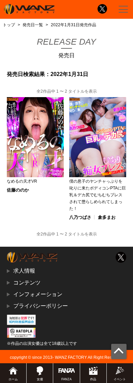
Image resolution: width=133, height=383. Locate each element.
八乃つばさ (80, 217)
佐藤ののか (18, 190)
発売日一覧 (33, 24)
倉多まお (107, 217)
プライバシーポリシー (40, 306)
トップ (9, 24)
